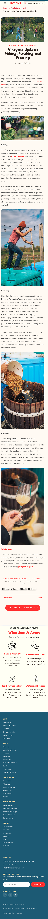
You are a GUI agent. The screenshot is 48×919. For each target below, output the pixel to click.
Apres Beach (7, 790)
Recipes (6, 797)
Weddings (6, 738)
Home (5, 8)
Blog (4, 839)
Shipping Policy (8, 908)
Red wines (6, 756)
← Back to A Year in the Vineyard (23, 608)
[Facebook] (10, 895)
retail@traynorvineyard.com (13, 868)
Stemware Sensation (10, 808)
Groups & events (9, 732)
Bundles (6, 766)
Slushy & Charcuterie (10, 815)
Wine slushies (7, 793)
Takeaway (6, 784)
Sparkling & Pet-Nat (10, 750)
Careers (6, 836)
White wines (7, 760)
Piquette (6, 753)
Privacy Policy (32, 908)
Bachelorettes (8, 735)
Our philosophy (8, 827)
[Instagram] (5, 895)
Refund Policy (20, 908)
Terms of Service (9, 913)
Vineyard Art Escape (10, 812)
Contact (19, 913)
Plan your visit (7, 722)
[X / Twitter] (15, 895)
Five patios (6, 729)
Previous (8, 598)
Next (40, 598)
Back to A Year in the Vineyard (25, 628)
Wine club (6, 845)
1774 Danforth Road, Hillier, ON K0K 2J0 (18, 861)
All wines (6, 747)
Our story (6, 830)
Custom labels (8, 818)
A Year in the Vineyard (17, 8)
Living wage (7, 833)
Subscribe (38, 884)
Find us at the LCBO (9, 772)
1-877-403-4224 (9, 864)
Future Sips (7, 769)
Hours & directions (9, 725)
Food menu (7, 781)
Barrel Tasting (8, 805)
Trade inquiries (8, 842)
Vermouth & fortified (10, 763)
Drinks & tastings (9, 787)
